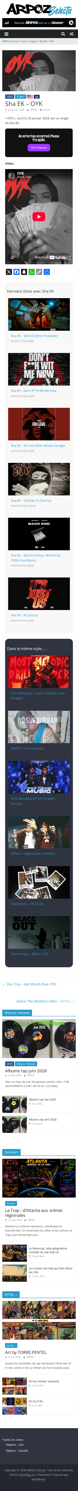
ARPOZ (34, 109)
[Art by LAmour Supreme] (14, 1379)
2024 (9, 96)
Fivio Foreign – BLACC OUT (29, 954)
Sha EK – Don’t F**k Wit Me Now (33, 391)
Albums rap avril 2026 (43, 1119)
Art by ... (11, 1345)
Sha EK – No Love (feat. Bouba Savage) (38, 445)
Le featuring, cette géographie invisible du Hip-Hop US (48, 1250)
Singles (20, 96)
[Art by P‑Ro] (14, 1399)
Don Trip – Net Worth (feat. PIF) (29, 984)
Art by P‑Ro (36, 1401)
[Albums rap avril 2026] (14, 1118)
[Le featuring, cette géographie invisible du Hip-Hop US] (14, 1246)
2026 (9, 1063)
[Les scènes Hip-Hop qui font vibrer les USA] (14, 1266)
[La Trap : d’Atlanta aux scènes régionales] (39, 1161)
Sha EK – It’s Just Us (24, 615)
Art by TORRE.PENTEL (26, 1352)
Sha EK (46, 109)
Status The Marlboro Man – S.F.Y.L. (46, 1001)
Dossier (11, 1203)
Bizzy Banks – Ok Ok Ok (27, 904)
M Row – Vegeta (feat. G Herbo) (33, 853)
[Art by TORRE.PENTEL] (39, 1303)
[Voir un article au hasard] (71, 34)
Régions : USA (14, 1444)
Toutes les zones (12, 1439)
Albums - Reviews (26, 1063)
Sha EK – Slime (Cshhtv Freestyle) (34, 336)
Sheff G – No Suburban (27, 748)
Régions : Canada (17, 1450)
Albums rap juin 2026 (26, 1070)
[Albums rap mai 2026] (14, 1098)
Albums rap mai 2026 (42, 1099)
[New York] (37, 96)
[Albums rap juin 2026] (39, 1021)
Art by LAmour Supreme (44, 1381)
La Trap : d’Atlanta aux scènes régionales (33, 1212)
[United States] (30, 96)
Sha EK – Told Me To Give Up (31, 500)
